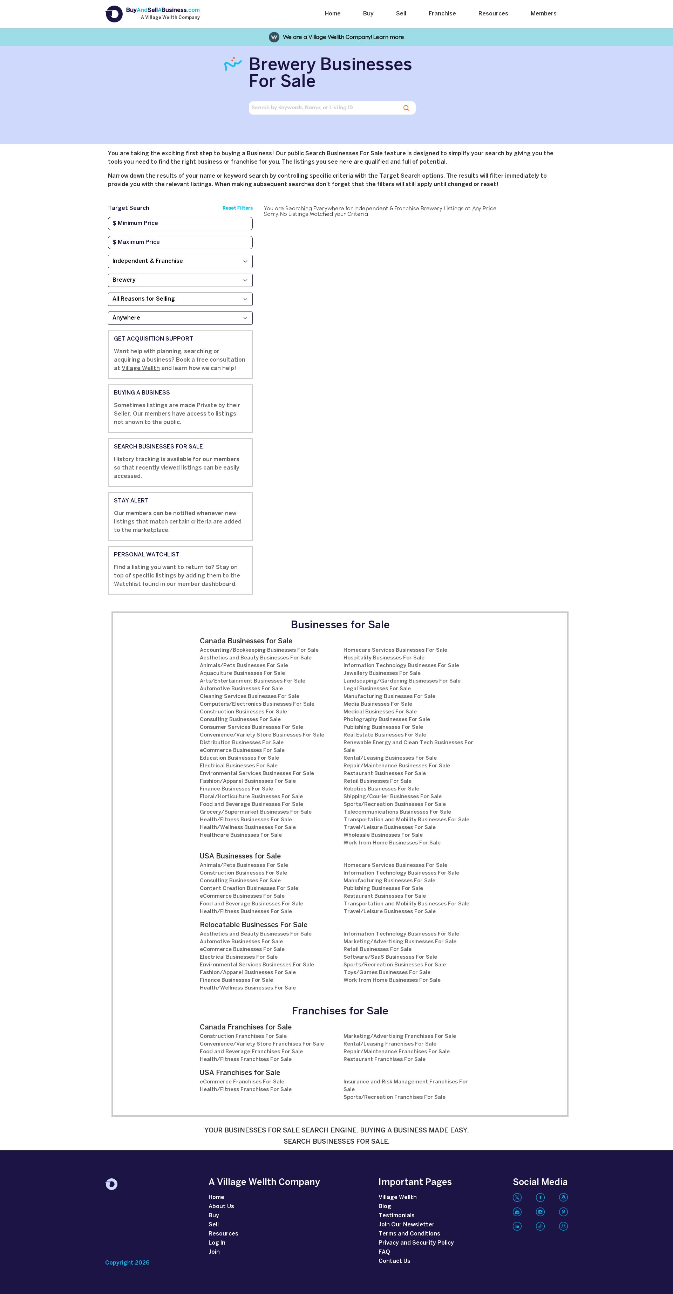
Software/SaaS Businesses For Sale (390, 957)
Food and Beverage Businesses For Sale (251, 804)
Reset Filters (238, 208)
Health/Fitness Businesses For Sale (246, 819)
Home (333, 13)
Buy (368, 13)
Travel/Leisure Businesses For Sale (390, 827)
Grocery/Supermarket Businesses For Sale (256, 812)
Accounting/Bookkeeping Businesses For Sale (259, 650)
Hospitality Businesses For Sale (384, 658)
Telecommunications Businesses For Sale (397, 812)
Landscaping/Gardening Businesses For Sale (402, 681)
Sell (401, 13)
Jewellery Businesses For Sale (382, 673)
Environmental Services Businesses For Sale (257, 773)
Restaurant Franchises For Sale (385, 1059)
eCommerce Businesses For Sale (242, 750)
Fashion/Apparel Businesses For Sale (248, 781)
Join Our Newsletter (407, 1224)
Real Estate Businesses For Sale (385, 735)
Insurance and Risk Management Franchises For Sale (406, 1086)
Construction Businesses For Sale (243, 712)
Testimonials (397, 1215)
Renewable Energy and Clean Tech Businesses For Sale (408, 746)
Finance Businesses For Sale (236, 789)
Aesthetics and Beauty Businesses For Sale (256, 658)
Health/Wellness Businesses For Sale (248, 827)
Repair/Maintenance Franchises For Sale (397, 1051)
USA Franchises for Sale (240, 1073)
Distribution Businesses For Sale (242, 742)
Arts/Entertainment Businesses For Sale (252, 681)
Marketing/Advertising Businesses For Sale (400, 941)
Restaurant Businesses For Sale (385, 773)
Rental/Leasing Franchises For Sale (390, 1044)
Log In (217, 1243)
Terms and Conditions (409, 1234)
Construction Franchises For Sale (243, 1036)
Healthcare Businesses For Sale (241, 835)
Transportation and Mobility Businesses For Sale (406, 819)
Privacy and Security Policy (416, 1243)
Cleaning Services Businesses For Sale (249, 696)
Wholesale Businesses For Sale (383, 835)
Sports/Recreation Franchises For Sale (395, 1097)
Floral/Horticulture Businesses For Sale (251, 796)
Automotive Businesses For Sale (241, 688)
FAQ (384, 1252)
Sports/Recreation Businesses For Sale (395, 804)
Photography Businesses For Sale (387, 719)
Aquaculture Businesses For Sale (242, 673)
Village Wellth (141, 368)
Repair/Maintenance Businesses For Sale (397, 766)
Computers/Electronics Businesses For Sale (257, 704)
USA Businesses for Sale (240, 856)
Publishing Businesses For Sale (383, 727)
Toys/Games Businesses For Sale (387, 972)
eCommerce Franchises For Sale (242, 1082)
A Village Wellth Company (170, 18)
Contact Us (394, 1261)
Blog (385, 1206)
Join (214, 1252)
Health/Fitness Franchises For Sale (246, 1059)
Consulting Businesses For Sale (240, 719)
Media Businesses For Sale (378, 704)
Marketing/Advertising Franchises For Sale (400, 1036)
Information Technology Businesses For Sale (401, 665)
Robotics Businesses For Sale (381, 789)
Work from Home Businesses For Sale (392, 843)
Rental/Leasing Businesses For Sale (390, 758)
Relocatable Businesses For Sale (253, 925)
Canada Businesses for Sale (246, 641)
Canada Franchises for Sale (246, 1027)
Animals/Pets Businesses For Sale (244, 665)
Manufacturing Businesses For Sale (389, 696)
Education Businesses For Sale (239, 758)
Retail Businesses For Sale (378, 781)
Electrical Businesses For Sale (239, 766)
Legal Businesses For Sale (377, 688)
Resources (493, 13)
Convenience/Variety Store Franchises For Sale (262, 1044)
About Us (221, 1206)
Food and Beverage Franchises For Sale (251, 1051)
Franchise (442, 13)
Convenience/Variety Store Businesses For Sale (262, 735)
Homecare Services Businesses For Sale (395, 650)
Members (544, 13)
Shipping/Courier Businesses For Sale (393, 796)
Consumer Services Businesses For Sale (251, 727)
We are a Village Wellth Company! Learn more (343, 37)
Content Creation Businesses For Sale (249, 888)
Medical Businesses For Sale (380, 712)
